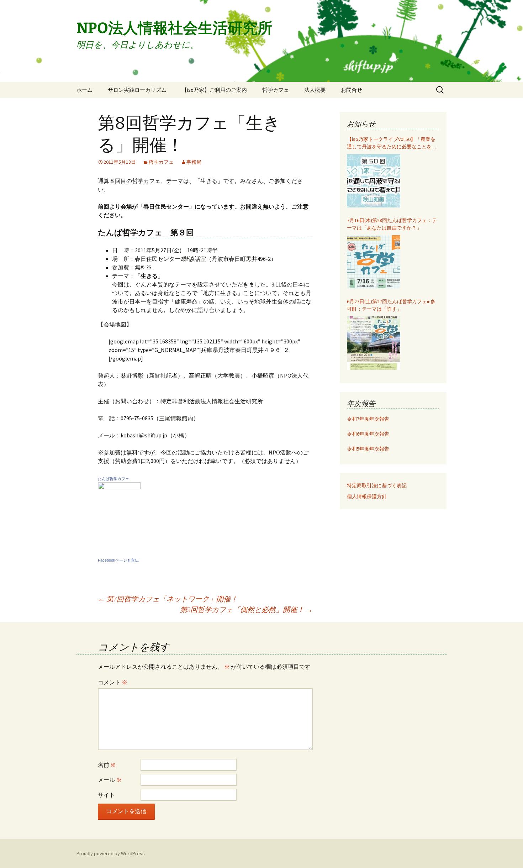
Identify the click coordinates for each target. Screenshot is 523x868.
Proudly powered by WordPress (110, 853)
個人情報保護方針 (367, 496)
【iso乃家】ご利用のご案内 (214, 89)
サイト (106, 794)
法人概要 (315, 89)
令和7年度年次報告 (368, 419)
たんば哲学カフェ (113, 479)
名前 (107, 764)
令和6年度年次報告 (368, 434)
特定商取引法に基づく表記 (377, 485)
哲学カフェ (275, 89)
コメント (112, 682)
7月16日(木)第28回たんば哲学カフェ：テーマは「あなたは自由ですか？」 (392, 224)
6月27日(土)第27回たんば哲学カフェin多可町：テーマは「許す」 (391, 305)
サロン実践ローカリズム (137, 89)
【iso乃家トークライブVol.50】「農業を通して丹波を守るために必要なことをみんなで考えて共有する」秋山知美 (392, 143)
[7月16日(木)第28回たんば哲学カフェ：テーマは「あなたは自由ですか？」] (373, 262)
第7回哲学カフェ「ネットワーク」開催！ (168, 598)
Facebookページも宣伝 (118, 560)
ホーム (84, 89)
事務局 (193, 162)
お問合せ (351, 89)
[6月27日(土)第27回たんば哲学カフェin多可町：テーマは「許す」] (373, 343)
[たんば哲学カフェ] (119, 518)
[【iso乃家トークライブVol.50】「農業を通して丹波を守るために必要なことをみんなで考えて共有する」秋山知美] (373, 180)
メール (110, 779)
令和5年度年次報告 (368, 449)
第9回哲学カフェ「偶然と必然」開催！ (246, 609)
